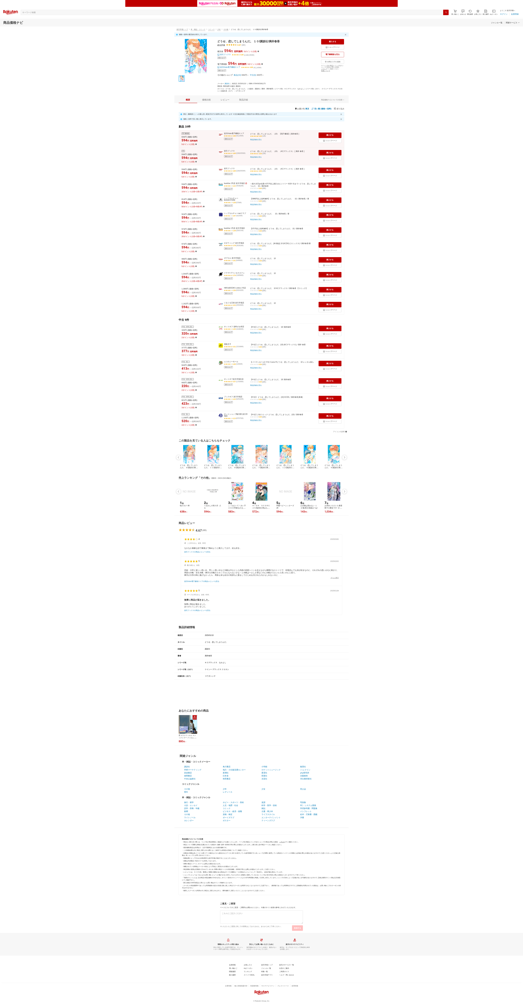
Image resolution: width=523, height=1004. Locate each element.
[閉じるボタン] (346, 34)
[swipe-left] (178, 457)
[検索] (446, 12)
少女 (219, 29)
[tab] (188, 100)
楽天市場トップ (182, 29)
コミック (211, 29)
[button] (463, 12)
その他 (225, 29)
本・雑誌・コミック (198, 29)
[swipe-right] (344, 457)
